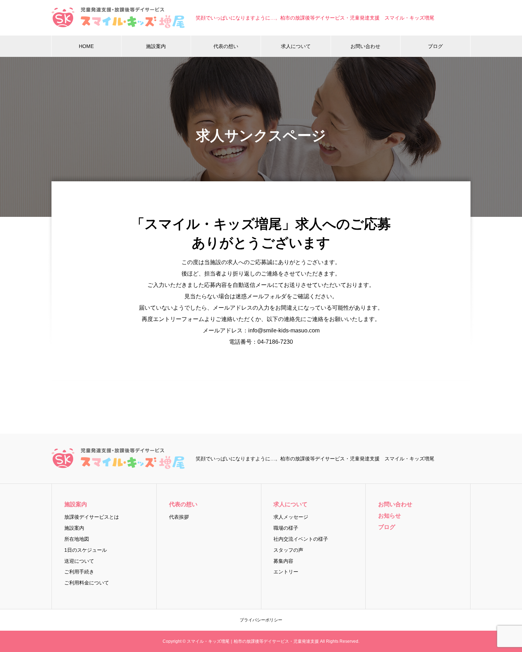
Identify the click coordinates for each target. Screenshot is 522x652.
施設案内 (156, 46)
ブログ (435, 46)
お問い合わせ (365, 46)
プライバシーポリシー (261, 620)
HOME (86, 46)
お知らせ (389, 516)
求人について (296, 46)
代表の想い (225, 46)
